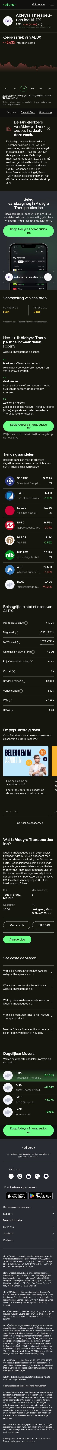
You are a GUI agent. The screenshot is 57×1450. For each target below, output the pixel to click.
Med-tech (17, 925)
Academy (12, 437)
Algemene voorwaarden (42, 1368)
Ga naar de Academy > (30, 823)
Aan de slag (17, 939)
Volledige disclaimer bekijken (14, 1370)
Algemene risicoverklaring (14, 1386)
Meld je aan (38, 4)
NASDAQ (44, 925)
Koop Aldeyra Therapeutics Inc (28, 231)
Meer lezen (12, 812)
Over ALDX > (28, 112)
